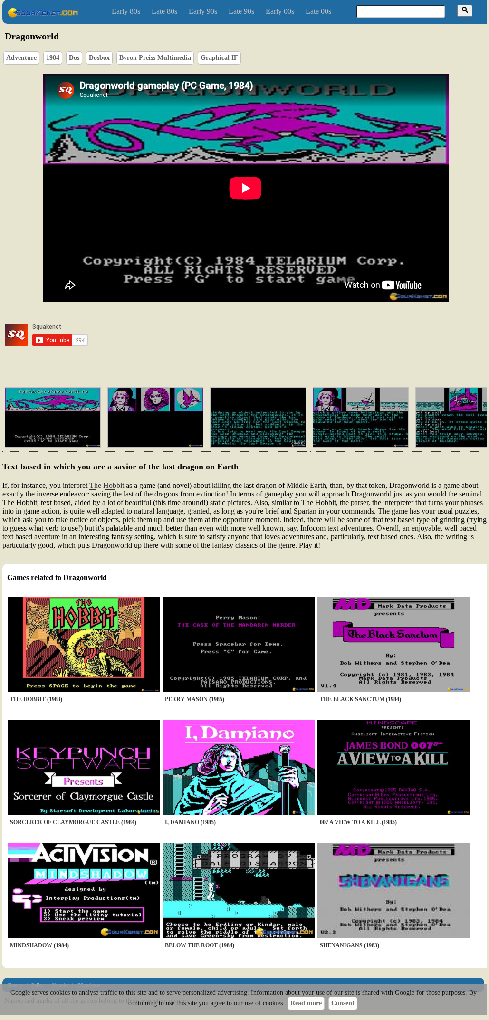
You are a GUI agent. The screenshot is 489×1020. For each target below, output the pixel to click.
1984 (52, 57)
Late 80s (164, 11)
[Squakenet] (42, 15)
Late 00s (318, 11)
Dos (74, 57)
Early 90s (203, 11)
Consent (343, 1003)
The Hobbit (106, 485)
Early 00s (280, 11)
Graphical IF (219, 57)
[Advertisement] (273, 335)
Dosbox (99, 57)
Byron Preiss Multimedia (155, 57)
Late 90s (241, 11)
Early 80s (126, 11)
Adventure (21, 57)
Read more (306, 1003)
